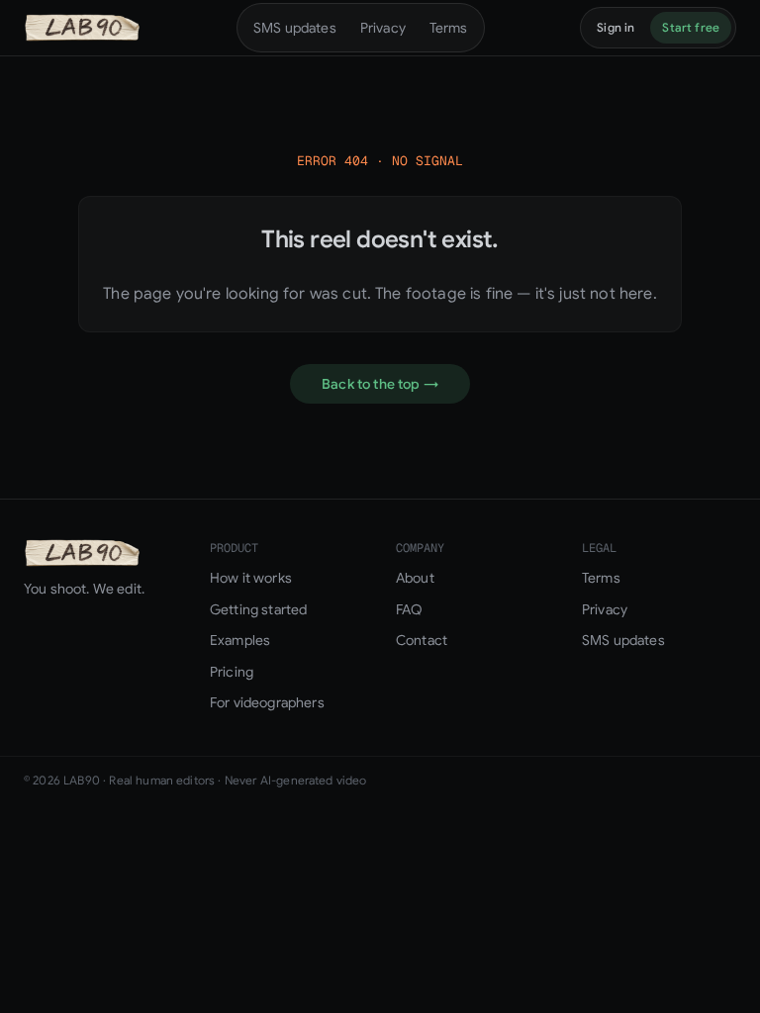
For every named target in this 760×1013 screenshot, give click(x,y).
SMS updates (294, 28)
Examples (240, 640)
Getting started (258, 609)
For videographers (267, 702)
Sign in (615, 27)
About (415, 578)
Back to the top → (380, 384)
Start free (690, 27)
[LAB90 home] (82, 28)
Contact (421, 640)
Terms (448, 28)
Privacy (383, 28)
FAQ (409, 609)
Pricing (231, 672)
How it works (251, 578)
